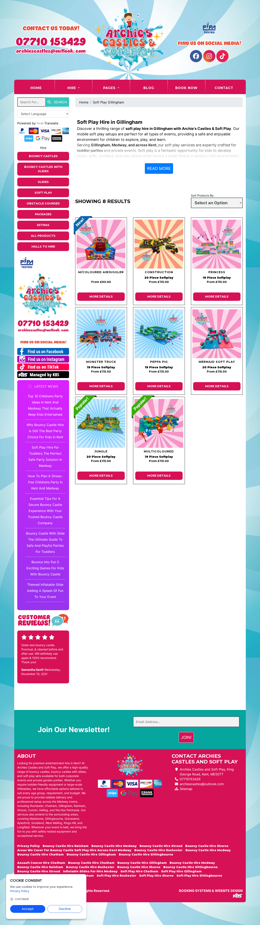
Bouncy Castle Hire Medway (114, 846)
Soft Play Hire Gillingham (181, 871)
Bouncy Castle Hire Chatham (40, 854)
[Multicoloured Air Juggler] (101, 244)
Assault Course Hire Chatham (41, 863)
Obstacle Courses (43, 203)
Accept (28, 909)
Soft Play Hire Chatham (139, 871)
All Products (43, 236)
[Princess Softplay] (217, 244)
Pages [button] (110, 88)
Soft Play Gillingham (108, 102)
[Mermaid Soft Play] (217, 333)
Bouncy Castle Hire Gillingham (91, 854)
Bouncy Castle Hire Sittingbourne (146, 854)
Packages (43, 214)
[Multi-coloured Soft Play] (159, 423)
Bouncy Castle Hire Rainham (66, 846)
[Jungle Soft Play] (101, 423)
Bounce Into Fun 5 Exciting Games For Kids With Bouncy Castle (45, 568)
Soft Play (43, 193)
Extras (43, 225)
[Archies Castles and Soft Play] (130, 39)
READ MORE (159, 168)
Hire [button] (72, 88)
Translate (51, 123)
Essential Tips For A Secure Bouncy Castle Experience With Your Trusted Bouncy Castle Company (45, 511)
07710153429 (190, 779)
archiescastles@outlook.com (202, 784)
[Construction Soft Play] (159, 244)
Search (60, 102)
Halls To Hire (43, 246)
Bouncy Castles (43, 156)
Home (42, 88)
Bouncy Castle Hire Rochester (158, 850)
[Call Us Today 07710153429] (43, 323)
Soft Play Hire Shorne (156, 875)
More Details (101, 296)
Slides (43, 182)
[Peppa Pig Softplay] (159, 333)
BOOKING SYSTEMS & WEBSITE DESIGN (211, 891)
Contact (224, 88)
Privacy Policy (28, 846)
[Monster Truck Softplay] (101, 333)
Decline (65, 909)
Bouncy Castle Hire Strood (161, 846)
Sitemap (186, 789)
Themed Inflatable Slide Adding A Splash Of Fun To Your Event (45, 591)
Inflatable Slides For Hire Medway (90, 871)
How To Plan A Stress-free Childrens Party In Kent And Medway (45, 482)
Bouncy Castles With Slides (43, 169)
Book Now (186, 88)
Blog (148, 88)
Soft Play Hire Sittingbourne (199, 875)
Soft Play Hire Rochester (116, 875)
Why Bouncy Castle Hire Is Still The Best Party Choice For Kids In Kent (45, 431)
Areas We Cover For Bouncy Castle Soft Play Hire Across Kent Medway (74, 850)
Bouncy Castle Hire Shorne (207, 846)
